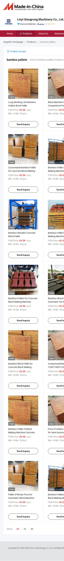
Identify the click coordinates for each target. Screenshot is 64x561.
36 (24, 528)
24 (17, 529)
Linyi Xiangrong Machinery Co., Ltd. (40, 19)
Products (27, 33)
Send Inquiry (23, 124)
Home (10, 33)
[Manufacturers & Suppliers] (24, 6)
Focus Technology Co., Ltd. (42, 548)
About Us (43, 33)
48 (32, 528)
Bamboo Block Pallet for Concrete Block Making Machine (20, 367)
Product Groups (17, 51)
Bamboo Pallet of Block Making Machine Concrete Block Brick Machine (21, 432)
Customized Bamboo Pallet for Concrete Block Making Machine (22, 171)
